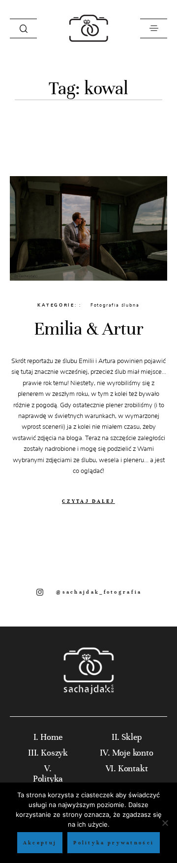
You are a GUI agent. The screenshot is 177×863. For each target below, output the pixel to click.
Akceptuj (40, 842)
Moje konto (132, 753)
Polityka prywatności (113, 842)
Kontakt (133, 768)
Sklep (131, 737)
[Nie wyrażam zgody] (165, 823)
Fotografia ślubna (115, 305)
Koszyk (54, 753)
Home (51, 737)
